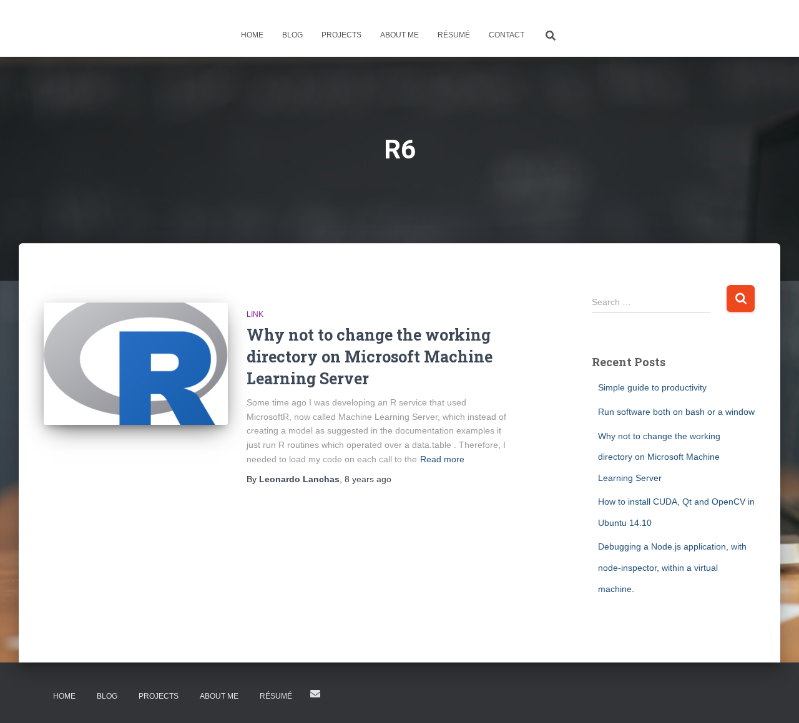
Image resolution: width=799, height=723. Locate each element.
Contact (506, 35)
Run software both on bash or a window (676, 412)
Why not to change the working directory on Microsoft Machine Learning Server (370, 356)
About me (399, 35)
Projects (341, 35)
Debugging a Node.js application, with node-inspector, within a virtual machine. (672, 567)
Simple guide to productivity (652, 387)
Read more (442, 459)
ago (368, 479)
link (255, 314)
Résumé (454, 35)
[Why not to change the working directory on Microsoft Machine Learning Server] (136, 364)
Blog (292, 35)
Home (252, 35)
